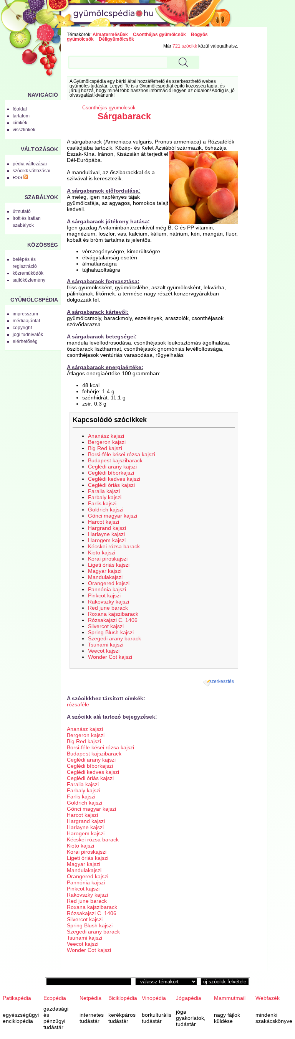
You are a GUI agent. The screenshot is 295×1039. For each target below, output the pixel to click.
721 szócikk (184, 46)
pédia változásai (30, 164)
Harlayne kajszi (106, 534)
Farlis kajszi (102, 503)
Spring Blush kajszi (111, 632)
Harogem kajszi (107, 540)
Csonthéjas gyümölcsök (159, 34)
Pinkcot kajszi (104, 595)
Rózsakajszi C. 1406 (113, 620)
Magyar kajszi (104, 571)
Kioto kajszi (101, 552)
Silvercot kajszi (106, 626)
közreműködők (28, 273)
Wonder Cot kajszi (110, 657)
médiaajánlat (26, 320)
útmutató (22, 211)
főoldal (20, 109)
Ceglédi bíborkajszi (111, 473)
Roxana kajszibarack (113, 614)
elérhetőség (25, 341)
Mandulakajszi (105, 577)
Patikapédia (17, 998)
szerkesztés (221, 681)
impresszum (25, 314)
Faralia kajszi (104, 491)
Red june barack (108, 608)
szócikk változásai (31, 170)
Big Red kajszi (105, 448)
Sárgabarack (124, 116)
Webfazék (267, 998)
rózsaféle (78, 704)
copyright (22, 327)
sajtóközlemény (29, 280)
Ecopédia (54, 998)
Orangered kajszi (108, 583)
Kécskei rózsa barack (114, 546)
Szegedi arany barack (114, 638)
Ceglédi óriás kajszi (111, 485)
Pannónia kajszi (107, 589)
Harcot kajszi (103, 522)
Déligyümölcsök (116, 39)
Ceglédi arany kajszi (112, 466)
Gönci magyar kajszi (112, 516)
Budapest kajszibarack (115, 460)
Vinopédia (154, 998)
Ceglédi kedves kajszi (114, 479)
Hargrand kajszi (107, 528)
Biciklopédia (122, 998)
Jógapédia (188, 998)
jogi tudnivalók (28, 334)
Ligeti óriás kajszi (108, 565)
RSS (18, 177)
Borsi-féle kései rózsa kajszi (121, 454)
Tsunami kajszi (105, 645)
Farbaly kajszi (104, 497)
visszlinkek (24, 129)
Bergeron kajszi (107, 442)
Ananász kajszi (106, 436)
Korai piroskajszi (108, 559)
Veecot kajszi (103, 651)
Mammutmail (229, 998)
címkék (20, 122)
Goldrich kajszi (105, 509)
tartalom (21, 116)
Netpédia (90, 998)
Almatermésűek (110, 34)
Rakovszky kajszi (108, 602)
